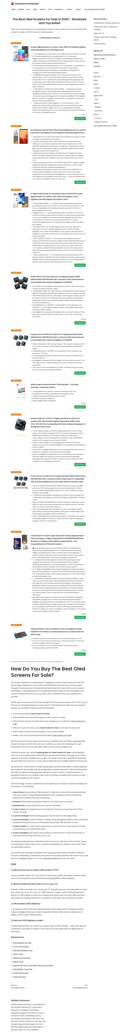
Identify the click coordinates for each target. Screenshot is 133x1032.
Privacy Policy (99, 58)
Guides (42, 9)
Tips (96, 99)
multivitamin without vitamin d (107, 23)
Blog (28, 9)
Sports (96, 103)
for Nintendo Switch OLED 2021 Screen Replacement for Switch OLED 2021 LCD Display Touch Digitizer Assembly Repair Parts (58, 131)
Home (13, 9)
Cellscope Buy (99, 44)
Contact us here (26, 858)
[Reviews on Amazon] (21, 435)
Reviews (21, 9)
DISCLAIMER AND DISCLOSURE (95, 9)
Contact (97, 66)
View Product (80, 119)
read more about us (51, 858)
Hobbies (98, 107)
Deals (35, 9)
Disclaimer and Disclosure (104, 55)
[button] (63, 9)
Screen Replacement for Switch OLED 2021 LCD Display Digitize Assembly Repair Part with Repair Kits (58, 48)
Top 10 (50, 9)
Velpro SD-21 (99, 33)
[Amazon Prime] (83, 115)
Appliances (98, 95)
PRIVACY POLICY (101, 122)
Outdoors (99, 111)
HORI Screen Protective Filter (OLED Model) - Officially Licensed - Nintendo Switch (55, 386)
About (96, 62)
